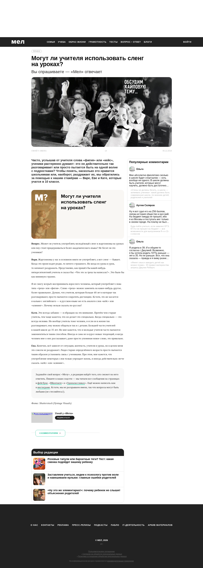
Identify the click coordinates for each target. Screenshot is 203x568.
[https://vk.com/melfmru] (93, 514)
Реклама (63, 525)
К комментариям (50, 433)
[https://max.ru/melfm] (126, 514)
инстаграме (43, 387)
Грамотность (97, 42)
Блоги (148, 42)
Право (36, 51)
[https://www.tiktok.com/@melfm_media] (101, 514)
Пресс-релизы (81, 525)
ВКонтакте (56, 383)
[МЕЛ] (18, 42)
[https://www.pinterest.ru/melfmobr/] (109, 514)
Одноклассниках (76, 383)
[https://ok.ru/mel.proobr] (118, 514)
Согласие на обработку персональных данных (102, 554)
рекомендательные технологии (120, 561)
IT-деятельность (133, 525)
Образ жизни (77, 42)
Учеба (62, 42)
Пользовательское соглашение (101, 551)
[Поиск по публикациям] (177, 42)
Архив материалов (160, 525)
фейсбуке (42, 383)
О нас (34, 525)
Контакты (47, 525)
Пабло (115, 525)
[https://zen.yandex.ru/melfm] (85, 514)
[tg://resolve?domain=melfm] (77, 514)
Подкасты (101, 525)
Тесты (113, 42)
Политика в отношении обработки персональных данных (102, 556)
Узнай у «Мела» (64, 413)
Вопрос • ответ (131, 42)
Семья (51, 42)
